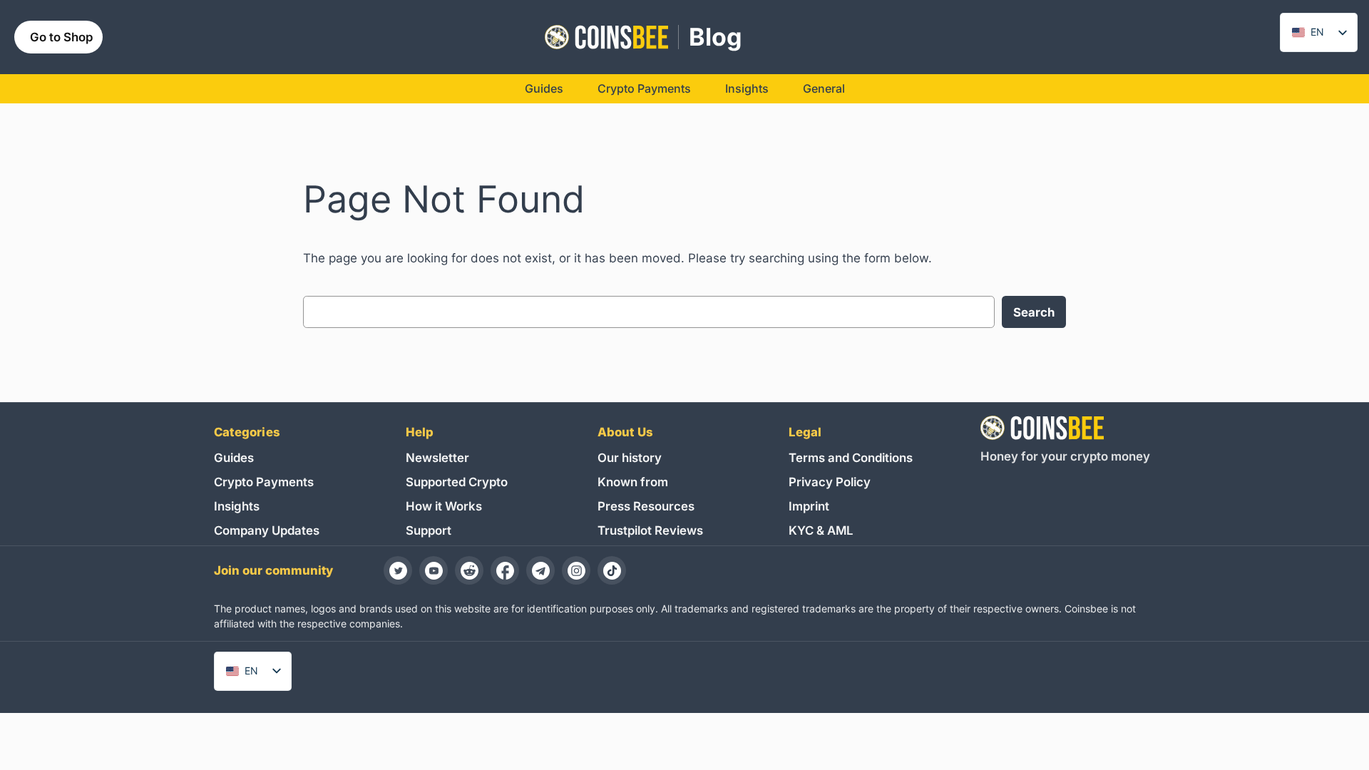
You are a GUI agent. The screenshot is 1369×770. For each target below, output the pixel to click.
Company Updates (266, 530)
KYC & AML (821, 530)
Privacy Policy (830, 482)
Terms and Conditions (851, 458)
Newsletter (437, 458)
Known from (633, 482)
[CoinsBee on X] (398, 570)
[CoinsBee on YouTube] (433, 570)
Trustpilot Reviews (650, 530)
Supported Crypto (457, 482)
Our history (630, 458)
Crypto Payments (264, 482)
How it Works (444, 506)
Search (1034, 312)
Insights (237, 506)
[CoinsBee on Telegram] (540, 570)
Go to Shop (61, 37)
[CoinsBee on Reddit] (469, 570)
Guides (234, 458)
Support (428, 530)
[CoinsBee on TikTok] (612, 570)
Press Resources (646, 506)
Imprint (809, 506)
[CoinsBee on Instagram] (576, 570)
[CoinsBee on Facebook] (505, 570)
